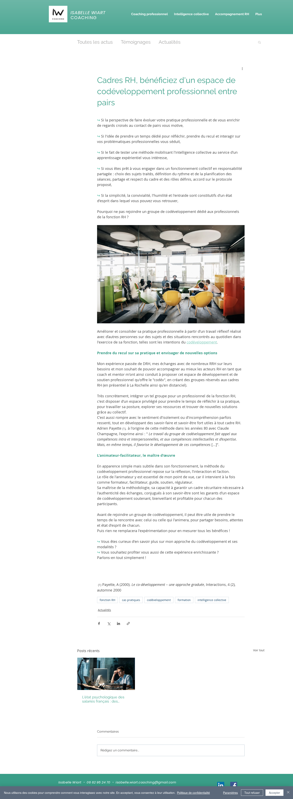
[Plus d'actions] (242, 68)
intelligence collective (212, 600)
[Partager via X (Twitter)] (109, 623)
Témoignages (136, 42)
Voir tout (258, 650)
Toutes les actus (95, 42)
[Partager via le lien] (128, 623)
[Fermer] (288, 792)
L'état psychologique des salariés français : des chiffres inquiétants (103, 699)
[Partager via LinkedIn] (118, 623)
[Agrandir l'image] (171, 274)
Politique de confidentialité (193, 793)
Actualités (170, 42)
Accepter (274, 793)
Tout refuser (252, 793)
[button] (149, 14)
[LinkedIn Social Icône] (220, 785)
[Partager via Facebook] (99, 623)
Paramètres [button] (230, 793)
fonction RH (107, 600)
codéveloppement (159, 600)
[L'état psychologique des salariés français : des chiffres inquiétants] (106, 674)
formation (184, 600)
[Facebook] (233, 785)
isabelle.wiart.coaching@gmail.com (146, 782)
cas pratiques (131, 600)
